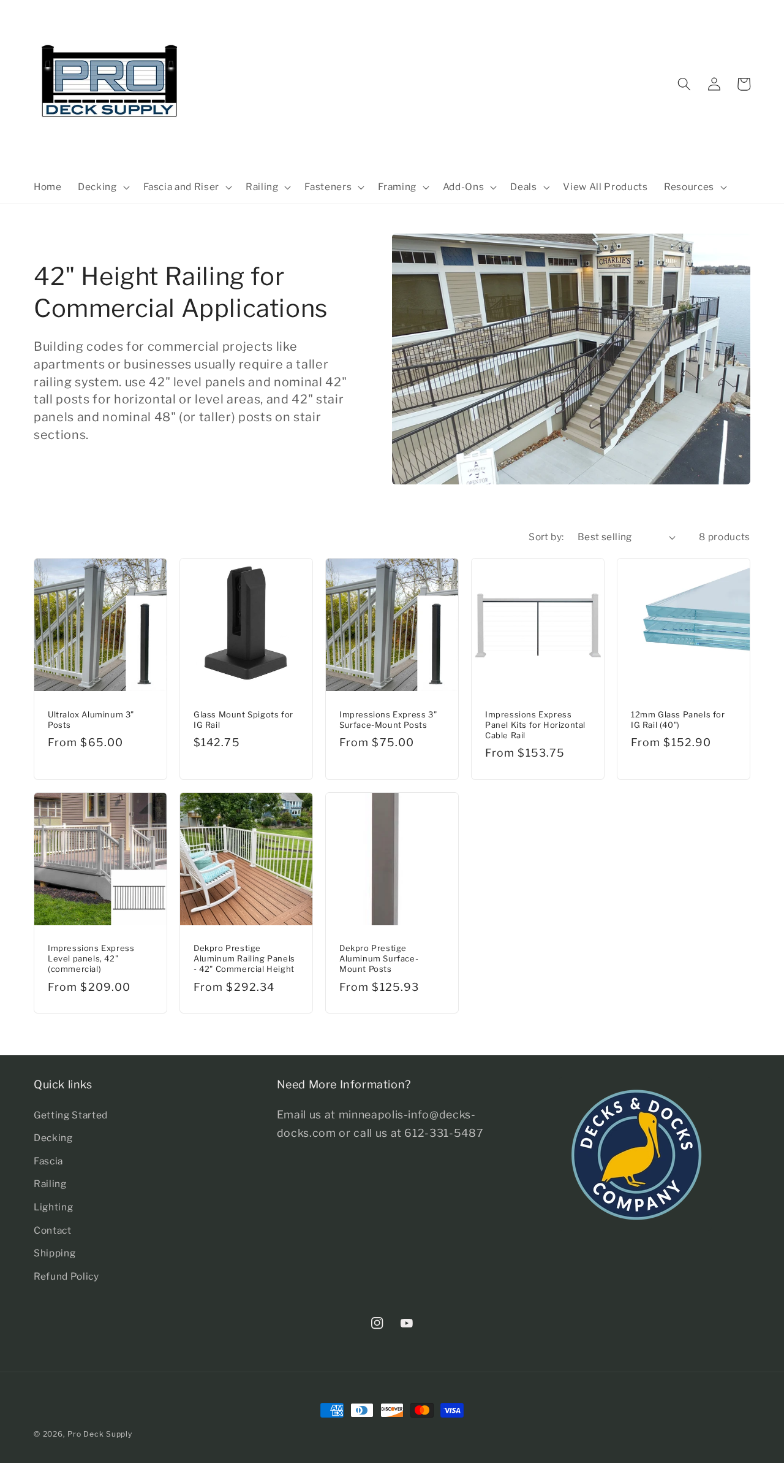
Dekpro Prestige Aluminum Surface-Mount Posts (378, 958)
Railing (50, 1184)
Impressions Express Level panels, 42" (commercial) (91, 958)
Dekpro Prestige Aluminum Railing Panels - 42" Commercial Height (244, 958)
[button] (102, 187)
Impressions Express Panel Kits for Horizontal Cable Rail (535, 724)
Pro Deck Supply (99, 1433)
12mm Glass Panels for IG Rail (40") (678, 719)
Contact (53, 1230)
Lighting (53, 1207)
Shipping (54, 1253)
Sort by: (546, 537)
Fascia (48, 1161)
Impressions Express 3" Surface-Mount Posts (388, 719)
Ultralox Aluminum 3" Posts (91, 719)
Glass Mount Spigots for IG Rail (243, 719)
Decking (53, 1138)
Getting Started (71, 1115)
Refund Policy (66, 1276)
